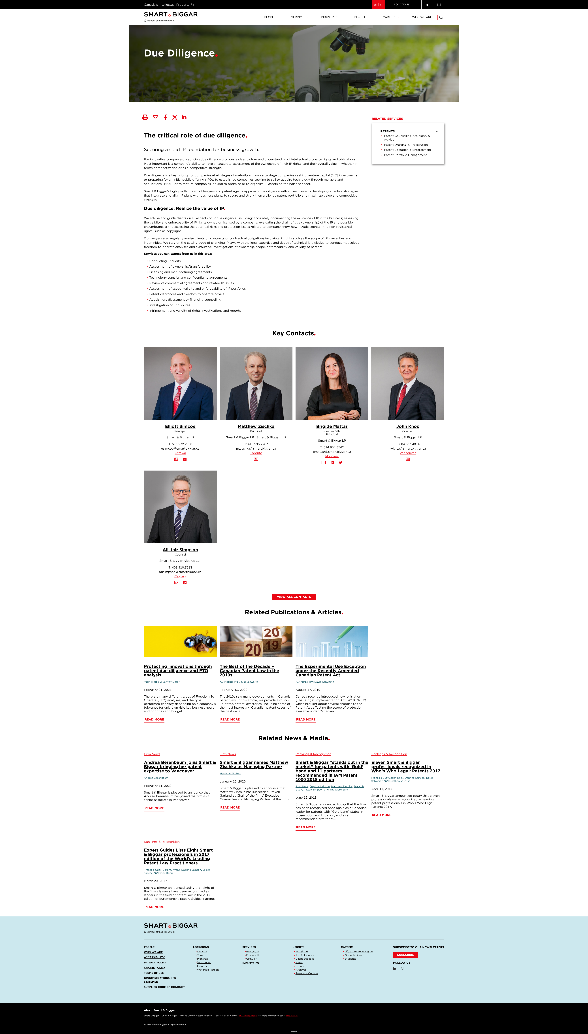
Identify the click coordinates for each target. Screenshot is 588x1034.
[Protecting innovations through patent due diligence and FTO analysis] (180, 641)
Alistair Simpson (180, 549)
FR (382, 4)
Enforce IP (252, 955)
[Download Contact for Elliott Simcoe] (176, 459)
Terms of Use (154, 972)
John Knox (407, 426)
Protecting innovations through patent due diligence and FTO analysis (178, 670)
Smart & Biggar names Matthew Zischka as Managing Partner (254, 764)
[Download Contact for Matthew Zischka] (256, 459)
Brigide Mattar (332, 426)
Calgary (180, 576)
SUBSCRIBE (405, 954)
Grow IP (251, 958)
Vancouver (408, 453)
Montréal (332, 456)
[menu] (408, 143)
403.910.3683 (182, 567)
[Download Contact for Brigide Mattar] (324, 462)
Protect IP (252, 951)
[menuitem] (271, 17)
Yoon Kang (166, 872)
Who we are (422, 17)
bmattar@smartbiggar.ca (332, 452)
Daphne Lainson (320, 786)
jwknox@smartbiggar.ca (408, 448)
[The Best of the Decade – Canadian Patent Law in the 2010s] (256, 641)
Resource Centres (307, 973)
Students (350, 958)
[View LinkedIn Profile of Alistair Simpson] (185, 583)
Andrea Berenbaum (156, 777)
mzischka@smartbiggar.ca (256, 448)
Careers (389, 17)
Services (298, 17)
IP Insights (302, 951)
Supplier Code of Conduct (164, 987)
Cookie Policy (155, 967)
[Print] (145, 117)
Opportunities (353, 955)
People (270, 17)
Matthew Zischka (256, 426)
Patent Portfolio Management (405, 155)
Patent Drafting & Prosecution (406, 144)
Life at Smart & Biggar (359, 951)
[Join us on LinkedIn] (426, 4)
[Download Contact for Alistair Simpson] (176, 583)
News (299, 962)
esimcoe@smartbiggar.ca (180, 448)
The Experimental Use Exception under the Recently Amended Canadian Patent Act (331, 670)
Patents (387, 131)
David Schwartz (248, 681)
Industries (329, 17)
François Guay (380, 777)
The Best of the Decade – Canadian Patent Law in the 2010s (249, 670)
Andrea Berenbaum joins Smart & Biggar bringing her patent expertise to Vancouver (180, 766)
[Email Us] (439, 4)
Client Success (305, 958)
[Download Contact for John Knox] (408, 459)
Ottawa (180, 453)
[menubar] (349, 17)
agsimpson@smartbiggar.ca (180, 572)
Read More (154, 719)
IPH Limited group (248, 1016)
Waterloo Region (208, 969)
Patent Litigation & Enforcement (407, 150)
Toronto (256, 453)
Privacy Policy (155, 962)
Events (300, 966)
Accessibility (154, 957)
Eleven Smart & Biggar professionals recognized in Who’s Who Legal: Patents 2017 (405, 766)
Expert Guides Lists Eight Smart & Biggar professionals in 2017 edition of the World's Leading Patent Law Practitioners (178, 856)
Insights (360, 17)
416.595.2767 (258, 444)
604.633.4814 (409, 444)
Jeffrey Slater (171, 681)
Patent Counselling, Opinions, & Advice (407, 137)
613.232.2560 (182, 444)
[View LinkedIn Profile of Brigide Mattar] (332, 462)
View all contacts (294, 597)
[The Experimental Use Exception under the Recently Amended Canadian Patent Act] (332, 641)
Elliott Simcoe (180, 426)
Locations (401, 4)
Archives (301, 969)
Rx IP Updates (305, 955)
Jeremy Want (171, 869)
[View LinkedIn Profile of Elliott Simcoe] (185, 459)
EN (375, 4)
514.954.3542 (334, 447)
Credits (294, 1031)
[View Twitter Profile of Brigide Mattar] (340, 462)
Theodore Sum (339, 789)
